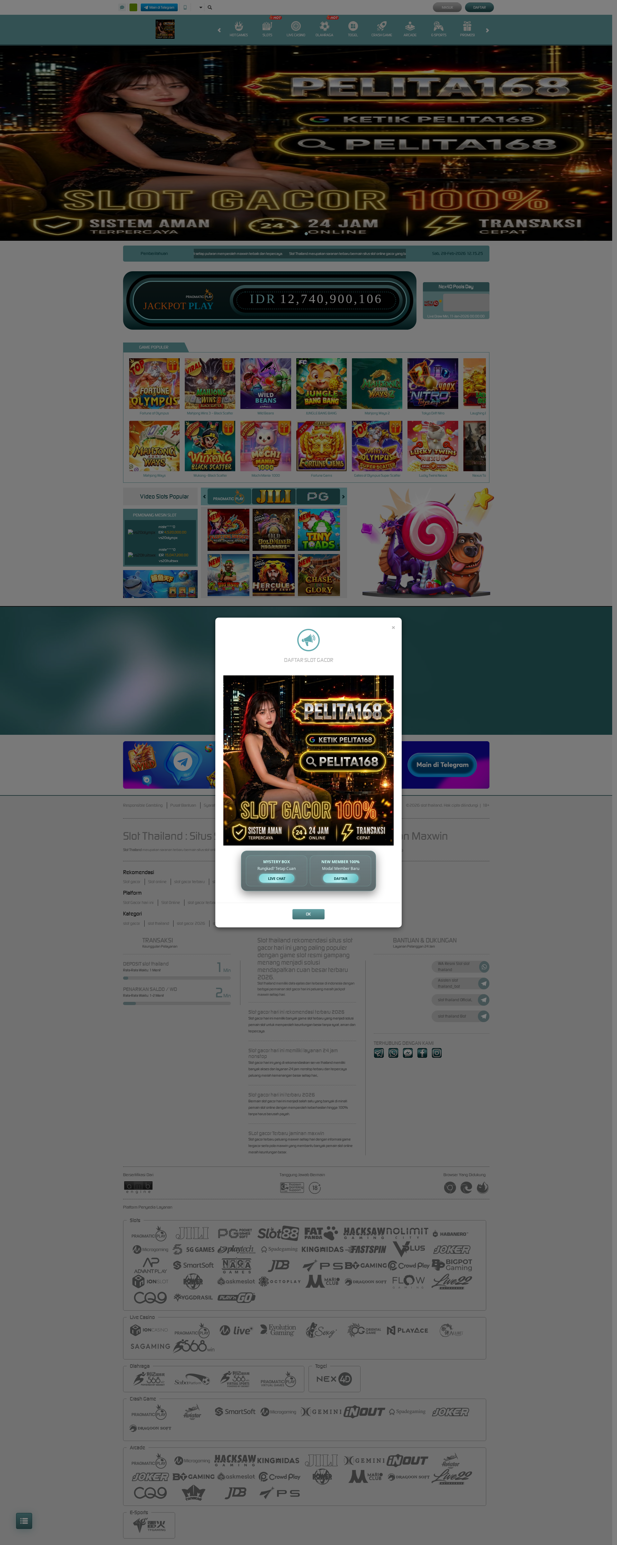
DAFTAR (340, 878)
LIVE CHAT (276, 878)
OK (308, 914)
